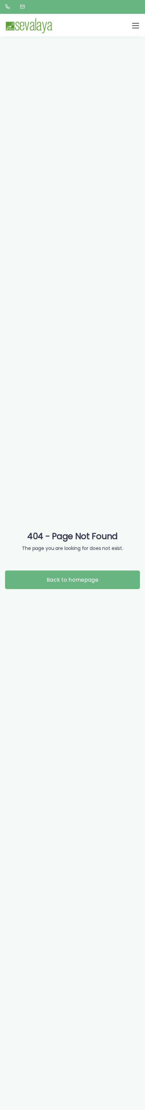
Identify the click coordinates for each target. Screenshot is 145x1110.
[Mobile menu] (135, 26)
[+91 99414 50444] (9, 6)
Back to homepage (72, 580)
